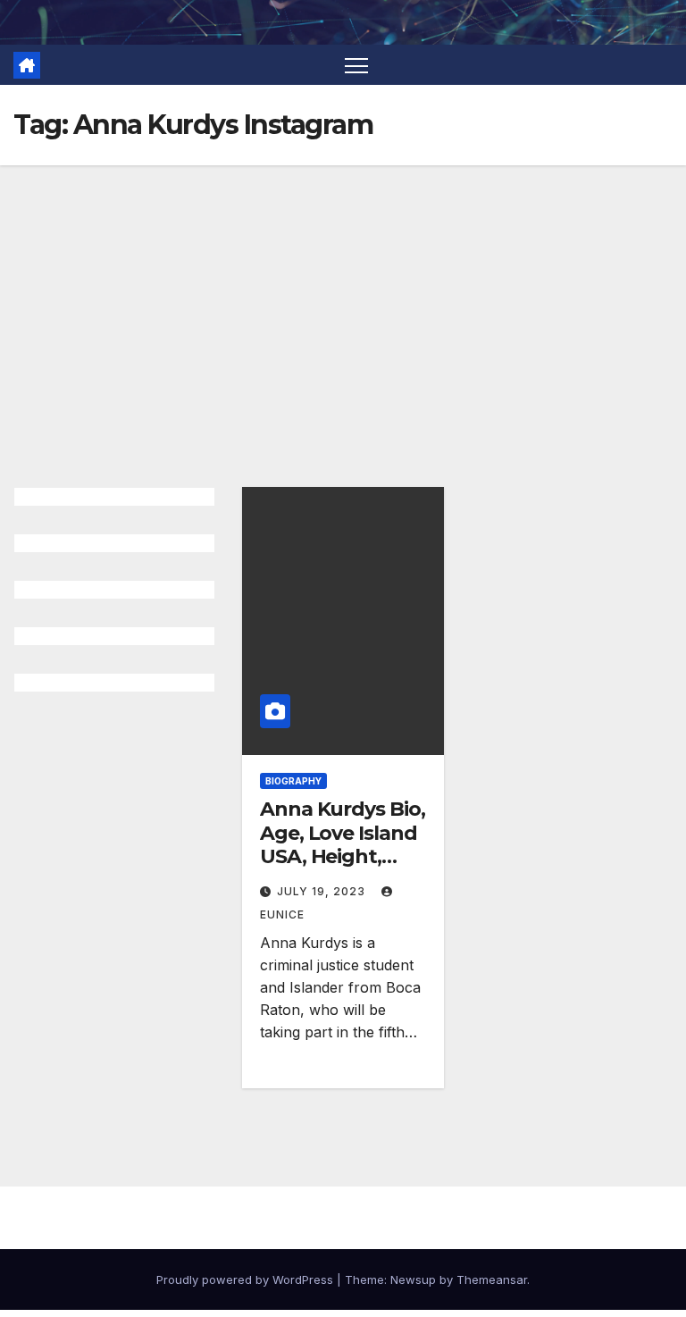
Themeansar (491, 1279)
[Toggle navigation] (357, 65)
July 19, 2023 (323, 891)
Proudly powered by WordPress (246, 1279)
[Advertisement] (343, 299)
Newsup (413, 1279)
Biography (293, 781)
